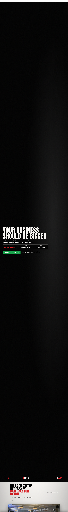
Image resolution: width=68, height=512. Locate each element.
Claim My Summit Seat (11, 252)
